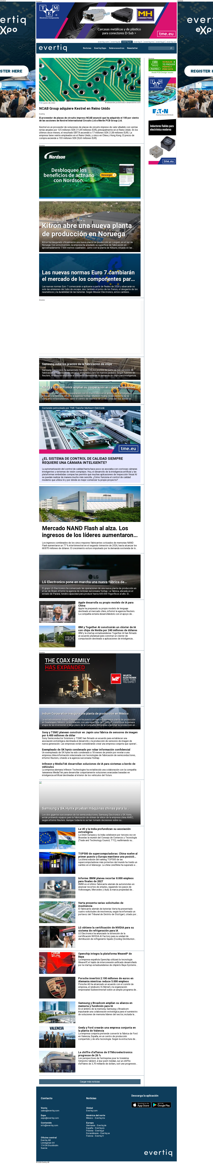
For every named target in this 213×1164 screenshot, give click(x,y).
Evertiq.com (92, 1110)
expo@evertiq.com (50, 1118)
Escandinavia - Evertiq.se (98, 1133)
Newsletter (132, 48)
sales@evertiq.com (50, 1110)
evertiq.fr (138, 42)
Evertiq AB (53, 48)
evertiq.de (115, 42)
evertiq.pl (160, 42)
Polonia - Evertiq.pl (95, 1130)
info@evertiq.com (49, 1125)
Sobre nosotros (116, 48)
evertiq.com (103, 42)
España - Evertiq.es (95, 1128)
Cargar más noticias (90, 1081)
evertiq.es (127, 42)
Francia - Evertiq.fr (95, 1136)
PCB (40, 103)
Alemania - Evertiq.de (96, 1125)
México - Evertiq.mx (95, 1118)
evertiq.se (171, 42)
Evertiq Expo (100, 48)
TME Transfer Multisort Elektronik (87, 408)
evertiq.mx (149, 42)
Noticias (87, 48)
